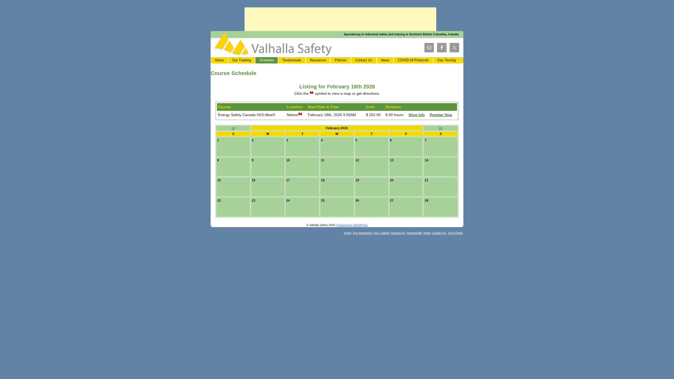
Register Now (441, 115)
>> (441, 128)
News (385, 60)
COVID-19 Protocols (413, 60)
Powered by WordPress (352, 225)
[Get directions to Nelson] (300, 115)
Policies (341, 60)
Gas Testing (446, 60)
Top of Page (455, 233)
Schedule (267, 60)
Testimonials (291, 60)
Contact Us (363, 60)
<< (233, 128)
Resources (318, 60)
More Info (417, 115)
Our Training (241, 60)
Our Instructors (363, 233)
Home (219, 60)
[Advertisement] (340, 19)
